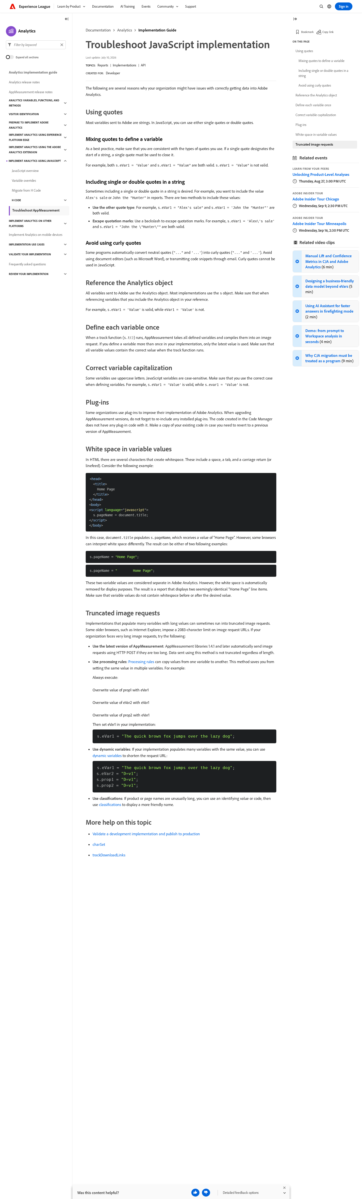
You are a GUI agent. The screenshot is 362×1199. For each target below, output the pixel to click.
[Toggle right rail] (295, 19)
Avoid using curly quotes (314, 85)
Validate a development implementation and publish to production (146, 833)
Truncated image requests (314, 144)
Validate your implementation (30, 254)
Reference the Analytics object (316, 95)
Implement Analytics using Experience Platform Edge (35, 137)
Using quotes (304, 51)
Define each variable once (313, 105)
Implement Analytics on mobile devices (35, 234)
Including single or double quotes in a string (323, 73)
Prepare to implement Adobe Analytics (29, 125)
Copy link (328, 32)
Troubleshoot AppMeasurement (35, 210)
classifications (110, 804)
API (143, 65)
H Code (16, 200)
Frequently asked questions (27, 264)
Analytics (124, 30)
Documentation (98, 30)
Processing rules (141, 661)
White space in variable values (316, 134)
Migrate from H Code (26, 190)
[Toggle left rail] (66, 19)
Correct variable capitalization (316, 115)
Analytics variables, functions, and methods (34, 103)
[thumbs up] (195, 1193)
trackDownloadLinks (109, 854)
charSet (99, 844)
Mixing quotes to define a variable (321, 61)
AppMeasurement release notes (30, 92)
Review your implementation (29, 274)
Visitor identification (24, 114)
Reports (103, 65)
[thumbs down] (206, 1193)
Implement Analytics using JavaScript (35, 161)
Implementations (124, 65)
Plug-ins (301, 124)
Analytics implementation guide (33, 72)
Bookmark (307, 32)
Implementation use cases (27, 244)
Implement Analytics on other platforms (30, 223)
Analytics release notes (24, 82)
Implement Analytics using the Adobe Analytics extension (35, 149)
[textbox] (36, 44)
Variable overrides (24, 180)
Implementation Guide (157, 30)
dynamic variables (107, 755)
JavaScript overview (25, 170)
